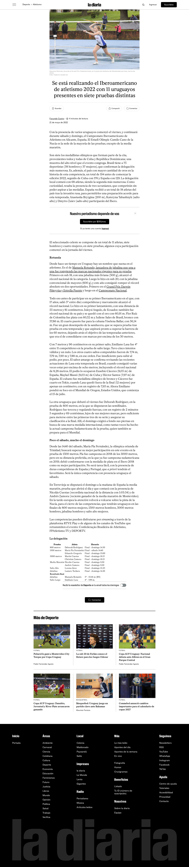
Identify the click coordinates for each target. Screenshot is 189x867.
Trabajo (46, 812)
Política (46, 804)
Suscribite (169, 4)
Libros (46, 791)
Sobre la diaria (122, 808)
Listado (118, 786)
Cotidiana (47, 756)
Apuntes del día (122, 747)
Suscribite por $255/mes (94, 221)
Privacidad (164, 796)
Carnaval (47, 747)
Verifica (46, 817)
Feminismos (49, 777)
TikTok (162, 769)
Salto (79, 756)
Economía (48, 769)
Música (80, 803)
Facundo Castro (56, 118)
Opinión (46, 799)
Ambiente (48, 743)
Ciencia (46, 751)
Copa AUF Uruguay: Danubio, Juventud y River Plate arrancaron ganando (52, 706)
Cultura (46, 760)
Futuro (46, 782)
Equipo (117, 812)
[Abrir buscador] (143, 4)
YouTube (163, 751)
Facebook (164, 764)
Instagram (164, 760)
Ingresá (105, 228)
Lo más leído (120, 743)
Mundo (46, 795)
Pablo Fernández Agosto (43, 664)
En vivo (118, 756)
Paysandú (82, 751)
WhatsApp (164, 756)
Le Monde (82, 775)
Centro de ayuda (168, 783)
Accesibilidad (166, 792)
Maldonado (82, 747)
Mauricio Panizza (83, 710)
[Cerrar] (135, 213)
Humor (117, 767)
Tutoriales (164, 788)
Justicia (46, 786)
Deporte (26, 4)
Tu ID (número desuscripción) (123, 792)
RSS (161, 747)
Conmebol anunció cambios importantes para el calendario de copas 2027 (136, 706)
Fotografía (119, 763)
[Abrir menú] (14, 5)
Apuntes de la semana (125, 751)
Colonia (80, 743)
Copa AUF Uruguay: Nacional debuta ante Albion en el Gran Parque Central (134, 657)
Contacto (164, 801)
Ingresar (153, 4)
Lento (79, 779)
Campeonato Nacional (113, 290)
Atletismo (37, 4)
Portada (16, 743)
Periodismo (82, 798)
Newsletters (165, 743)
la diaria (81, 770)
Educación (48, 773)
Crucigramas (120, 771)
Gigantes (81, 783)
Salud (45, 808)
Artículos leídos (84, 807)
